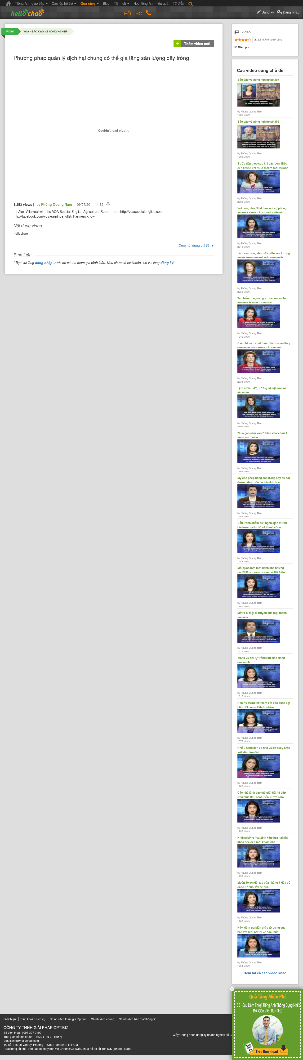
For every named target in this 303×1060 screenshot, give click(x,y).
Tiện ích (120, 3)
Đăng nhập (290, 12)
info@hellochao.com (25, 1040)
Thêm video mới (197, 43)
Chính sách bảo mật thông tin (137, 1019)
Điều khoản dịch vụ (32, 1019)
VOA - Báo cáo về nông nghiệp (45, 31)
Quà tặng (88, 3)
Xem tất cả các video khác (265, 973)
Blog (106, 3)
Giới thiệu (10, 1019)
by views (258, 97)
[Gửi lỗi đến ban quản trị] (108, 203)
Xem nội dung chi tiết (196, 245)
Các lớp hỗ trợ (63, 3)
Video (10, 31)
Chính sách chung (102, 1019)
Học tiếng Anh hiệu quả (151, 3)
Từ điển (178, 3)
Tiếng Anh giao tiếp (30, 3)
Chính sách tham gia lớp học (68, 1019)
